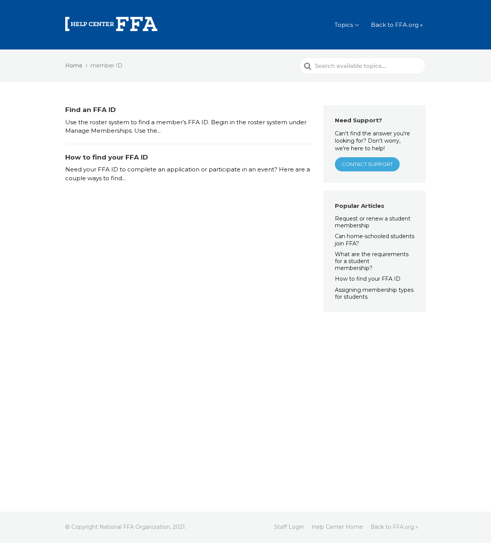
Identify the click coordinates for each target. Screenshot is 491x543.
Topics (343, 24)
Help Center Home (337, 526)
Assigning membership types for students (374, 293)
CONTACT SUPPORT (367, 164)
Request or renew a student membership (372, 222)
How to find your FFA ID (367, 278)
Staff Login (289, 526)
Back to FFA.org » (397, 24)
